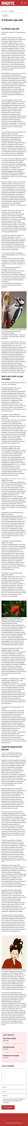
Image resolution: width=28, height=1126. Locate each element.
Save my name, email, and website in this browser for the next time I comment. (14, 1100)
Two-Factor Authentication (17, 478)
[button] (22, 3)
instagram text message (11, 1055)
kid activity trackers (9, 1038)
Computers (5, 15)
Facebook (4, 45)
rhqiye (8, 3)
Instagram (20, 43)
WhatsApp (17, 464)
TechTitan (11, 11)
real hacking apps (8, 1047)
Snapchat (4, 753)
